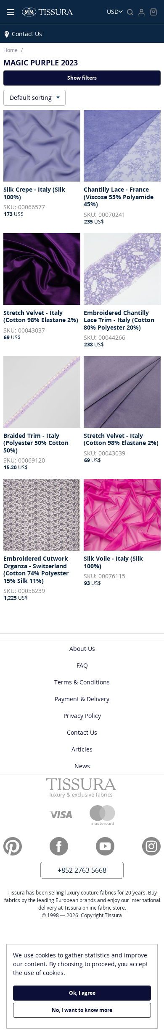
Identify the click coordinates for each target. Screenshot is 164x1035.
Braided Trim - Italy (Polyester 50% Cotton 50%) (36, 443)
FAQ (82, 665)
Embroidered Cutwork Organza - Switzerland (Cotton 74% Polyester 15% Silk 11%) (36, 569)
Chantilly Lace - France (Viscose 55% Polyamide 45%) (118, 197)
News (82, 766)
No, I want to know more (82, 1010)
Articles (82, 749)
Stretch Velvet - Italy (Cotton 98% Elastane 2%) (40, 316)
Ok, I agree (82, 992)
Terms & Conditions (82, 682)
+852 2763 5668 (82, 870)
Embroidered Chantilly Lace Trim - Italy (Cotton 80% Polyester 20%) (119, 320)
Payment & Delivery (82, 699)
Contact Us (27, 34)
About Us (82, 649)
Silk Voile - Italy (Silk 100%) (113, 562)
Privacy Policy (82, 716)
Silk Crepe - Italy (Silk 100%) (34, 193)
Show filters (82, 77)
